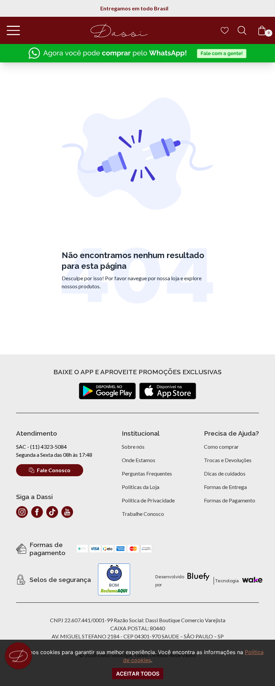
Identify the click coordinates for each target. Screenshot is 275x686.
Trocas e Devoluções (228, 460)
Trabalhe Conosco (143, 513)
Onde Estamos (138, 460)
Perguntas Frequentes (147, 473)
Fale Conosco (53, 470)
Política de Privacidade (148, 500)
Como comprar (221, 446)
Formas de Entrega (225, 487)
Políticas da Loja (140, 487)
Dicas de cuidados (224, 473)
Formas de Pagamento (229, 500)
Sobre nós (133, 446)
